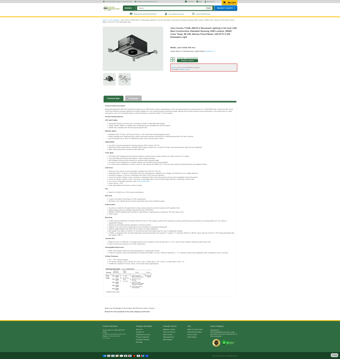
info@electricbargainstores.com (114, 334)
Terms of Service (169, 332)
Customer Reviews (142, 339)
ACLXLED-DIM (144, 181)
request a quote (184, 69)
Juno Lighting (114, 20)
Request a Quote (169, 329)
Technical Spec (113, 98)
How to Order (192, 334)
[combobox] (174, 8)
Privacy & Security (142, 337)
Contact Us (140, 332)
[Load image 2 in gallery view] (124, 79)
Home (105, 20)
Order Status (192, 337)
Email (173, 67)
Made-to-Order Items (195, 329)
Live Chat (106, 338)
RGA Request (167, 339)
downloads (133, 98)
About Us (139, 329)
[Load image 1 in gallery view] (109, 79)
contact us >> (211, 51)
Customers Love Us (143, 334)
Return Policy (168, 334)
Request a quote (187, 60)
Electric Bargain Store (221, 355)
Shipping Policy (168, 337)
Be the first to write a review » (144, 308)
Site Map (139, 342)
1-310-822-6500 (114, 336)
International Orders (194, 332)
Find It (209, 8)
